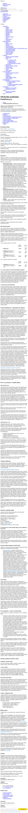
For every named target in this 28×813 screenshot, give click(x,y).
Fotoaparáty (5, 13)
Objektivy (5, 16)
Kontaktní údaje (6, 113)
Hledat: (2, 9)
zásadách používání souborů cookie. (15, 811)
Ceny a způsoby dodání (8, 795)
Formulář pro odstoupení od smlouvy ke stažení (10, 367)
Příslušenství (5, 19)
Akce (4, 21)
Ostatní (4, 20)
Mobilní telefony (6, 18)
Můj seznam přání (6, 4)
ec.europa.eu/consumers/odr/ (6, 731)
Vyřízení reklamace (7, 119)
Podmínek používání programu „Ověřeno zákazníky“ (14, 571)
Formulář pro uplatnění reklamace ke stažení (10, 469)
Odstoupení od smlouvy (8, 796)
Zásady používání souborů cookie (10, 121)
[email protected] (9, 786)
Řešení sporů (5, 122)
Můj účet (5, 3)
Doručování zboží (6, 115)
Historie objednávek (7, 798)
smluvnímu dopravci (7, 550)
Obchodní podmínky (7, 792)
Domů (4, 102)
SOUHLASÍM (23, 809)
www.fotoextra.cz (8, 110)
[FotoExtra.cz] (4, 7)
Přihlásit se (5, 5)
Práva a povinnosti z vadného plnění (10, 118)
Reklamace (5, 797)
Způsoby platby (6, 793)
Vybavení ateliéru (6, 17)
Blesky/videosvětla (7, 14)
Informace (5, 114)
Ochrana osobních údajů (8, 120)
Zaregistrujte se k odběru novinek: (8, 779)
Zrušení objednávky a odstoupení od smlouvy (12, 116)
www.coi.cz (23, 721)
